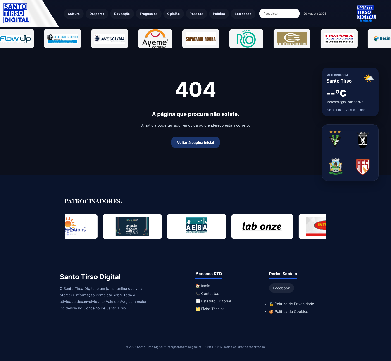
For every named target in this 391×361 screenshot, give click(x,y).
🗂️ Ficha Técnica (210, 309)
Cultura (74, 14)
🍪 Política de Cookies (288, 311)
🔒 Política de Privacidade (291, 304)
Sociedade (243, 14)
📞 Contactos (207, 293)
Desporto (97, 14)
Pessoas (196, 14)
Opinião (173, 14)
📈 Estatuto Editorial (213, 301)
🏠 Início (203, 285)
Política (219, 14)
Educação (122, 14)
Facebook (281, 288)
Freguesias (148, 14)
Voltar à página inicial (195, 142)
